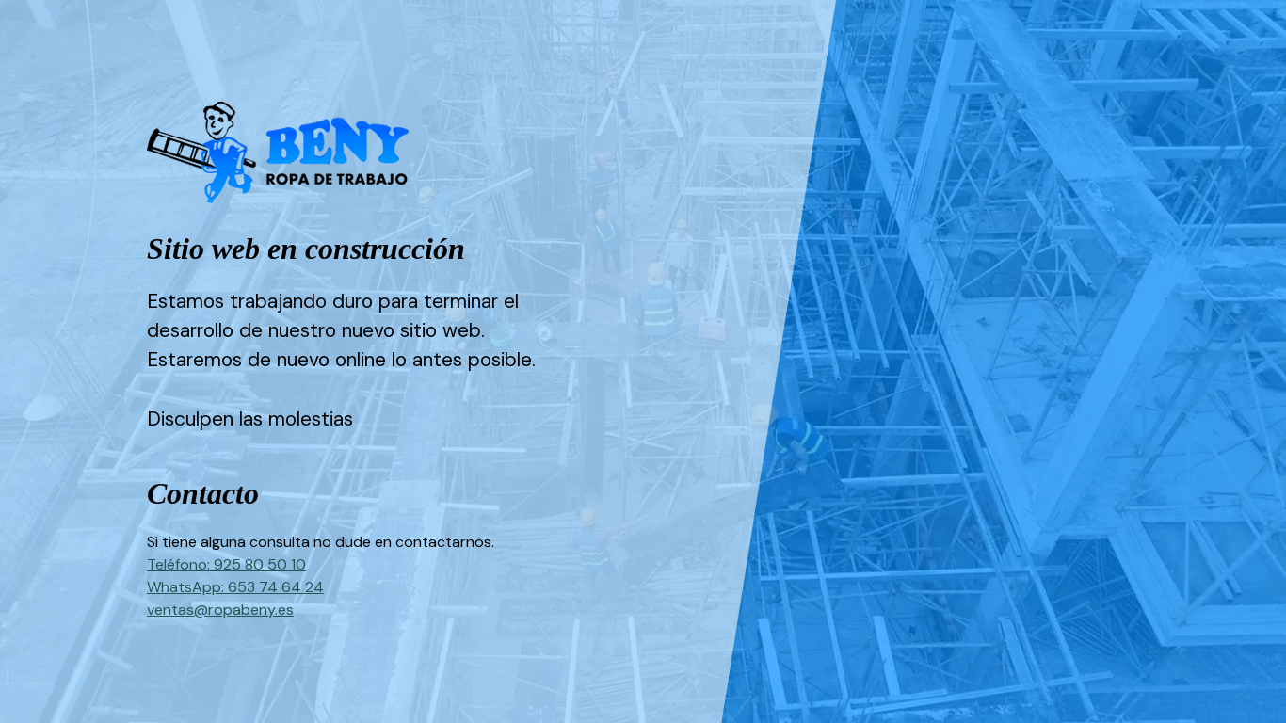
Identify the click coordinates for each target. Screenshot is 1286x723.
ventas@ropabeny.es (220, 609)
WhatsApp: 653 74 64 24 (235, 587)
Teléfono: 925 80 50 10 (226, 564)
